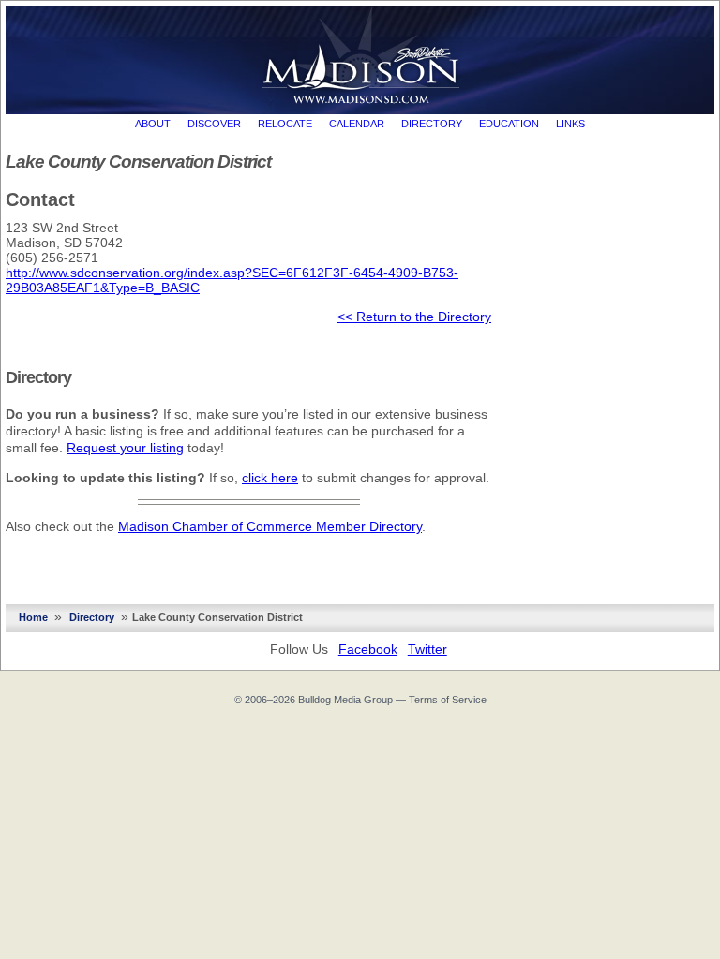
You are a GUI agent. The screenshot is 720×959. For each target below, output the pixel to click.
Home (33, 617)
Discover (214, 123)
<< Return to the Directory (414, 316)
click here (270, 477)
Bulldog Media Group (345, 699)
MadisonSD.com (360, 55)
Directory (431, 123)
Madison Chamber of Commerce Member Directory (270, 526)
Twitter (427, 649)
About (153, 123)
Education (509, 123)
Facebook (368, 649)
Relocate (285, 123)
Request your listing (125, 447)
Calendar (356, 123)
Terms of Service (448, 699)
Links (570, 123)
